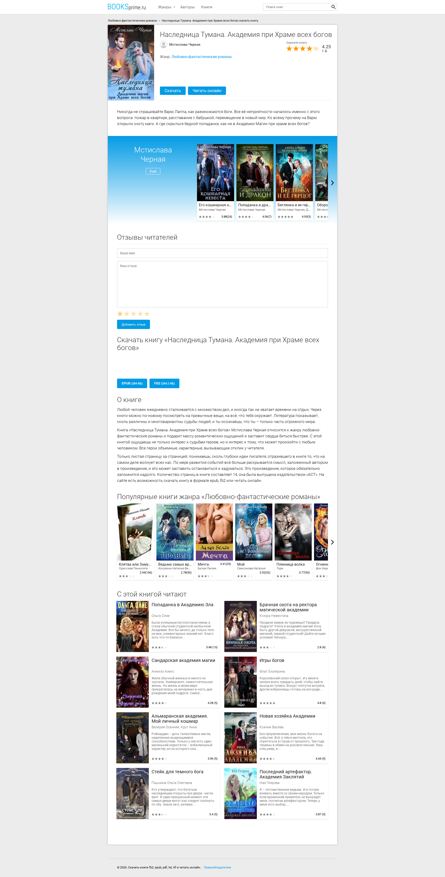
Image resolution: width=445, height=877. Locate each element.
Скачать (173, 90)
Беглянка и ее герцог (294, 205)
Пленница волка (291, 566)
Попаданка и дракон (255, 205)
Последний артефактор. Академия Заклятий (286, 774)
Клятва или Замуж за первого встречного (135, 566)
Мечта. (207, 566)
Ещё (153, 171)
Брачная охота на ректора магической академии (288, 607)
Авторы (187, 7)
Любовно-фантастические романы (202, 57)
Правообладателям (217, 867)
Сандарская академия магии (183, 660)
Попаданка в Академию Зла (182, 604)
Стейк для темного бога (177, 771)
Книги (206, 7)
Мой (251, 566)
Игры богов (272, 660)
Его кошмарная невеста (215, 205)
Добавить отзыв (133, 324)
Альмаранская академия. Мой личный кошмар (180, 718)
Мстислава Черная (184, 44)
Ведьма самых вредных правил (175, 566)
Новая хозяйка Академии (287, 716)
